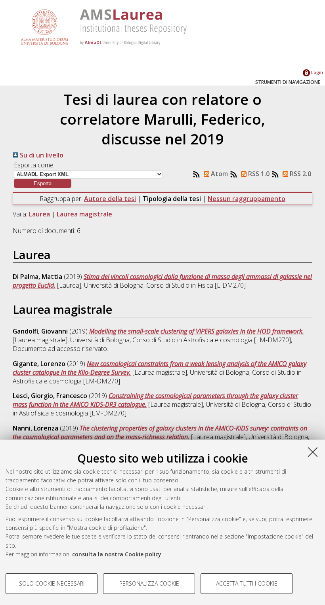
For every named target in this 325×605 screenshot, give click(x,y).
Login (316, 72)
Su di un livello (40, 155)
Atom (218, 173)
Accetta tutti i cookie (246, 583)
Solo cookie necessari (51, 583)
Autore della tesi (110, 198)
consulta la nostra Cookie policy (116, 554)
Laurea (39, 214)
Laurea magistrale (84, 214)
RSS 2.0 (299, 173)
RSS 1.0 (258, 173)
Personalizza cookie (149, 583)
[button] (42, 183)
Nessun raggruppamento (246, 198)
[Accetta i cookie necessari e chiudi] (312, 452)
